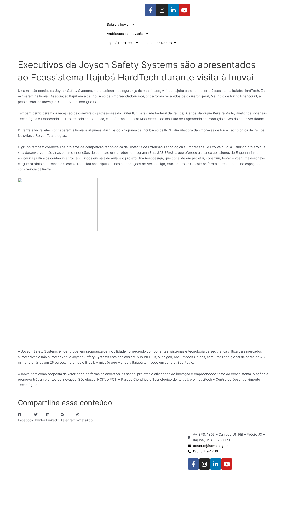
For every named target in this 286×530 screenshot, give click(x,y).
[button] (25, 417)
